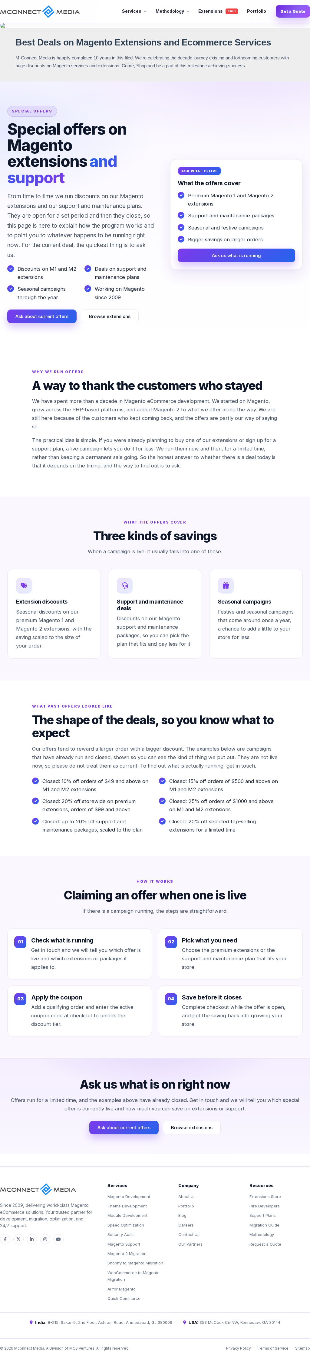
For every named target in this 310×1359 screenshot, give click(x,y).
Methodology (170, 11)
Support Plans (262, 1215)
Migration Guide (264, 1225)
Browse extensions (109, 316)
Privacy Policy (238, 1348)
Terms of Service (273, 1348)
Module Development (127, 1215)
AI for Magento (121, 1289)
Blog (182, 1215)
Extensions (217, 11)
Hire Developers (264, 1205)
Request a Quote (265, 1244)
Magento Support (123, 1244)
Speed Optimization (125, 1225)
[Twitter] (18, 1239)
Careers (186, 1225)
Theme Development (127, 1205)
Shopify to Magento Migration (135, 1262)
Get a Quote (292, 11)
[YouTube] (58, 1239)
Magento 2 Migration (127, 1253)
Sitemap (302, 1348)
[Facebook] (5, 1239)
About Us (187, 1196)
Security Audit (120, 1234)
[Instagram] (45, 1239)
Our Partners (190, 1244)
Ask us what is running (236, 255)
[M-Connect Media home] (40, 11)
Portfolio (256, 11)
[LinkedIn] (32, 1239)
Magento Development (128, 1196)
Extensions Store (265, 1196)
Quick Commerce (123, 1298)
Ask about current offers (41, 316)
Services (131, 11)
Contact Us (189, 1234)
